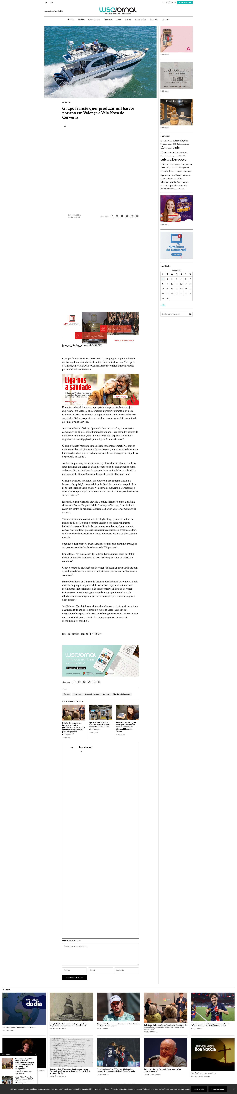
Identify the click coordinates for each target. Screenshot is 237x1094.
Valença (106, 694)
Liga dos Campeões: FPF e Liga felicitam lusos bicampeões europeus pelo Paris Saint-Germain (116, 1070)
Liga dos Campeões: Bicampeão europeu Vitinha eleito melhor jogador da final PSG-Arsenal (210, 1025)
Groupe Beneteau (92, 694)
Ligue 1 (163, 176)
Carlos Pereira (152, 1032)
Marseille (177, 179)
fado (176, 168)
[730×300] (100, 389)
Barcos (66, 694)
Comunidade (170, 147)
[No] (234, 1089)
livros (178, 175)
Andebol (171, 141)
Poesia (168, 186)
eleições (177, 164)
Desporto (179, 160)
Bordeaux (163, 144)
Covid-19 (181, 156)
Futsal (172, 172)
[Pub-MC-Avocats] (100, 327)
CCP (174, 144)
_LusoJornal (9, 1030)
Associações (181, 140)
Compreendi (199, 1089)
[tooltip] (167, 2)
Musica (164, 182)
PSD (182, 186)
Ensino (163, 168)
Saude (170, 189)
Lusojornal (76, 215)
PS (179, 186)
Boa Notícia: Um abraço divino (203, 1073)
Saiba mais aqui (218, 1089)
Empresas (66, 103)
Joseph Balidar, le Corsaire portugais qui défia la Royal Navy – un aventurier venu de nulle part (69, 1025)
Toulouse (176, 189)
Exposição (170, 168)
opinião (173, 182)
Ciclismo (180, 144)
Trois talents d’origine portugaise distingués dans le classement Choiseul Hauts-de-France (126, 727)
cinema (186, 144)
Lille (168, 176)
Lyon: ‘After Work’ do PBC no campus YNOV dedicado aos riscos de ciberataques (99, 726)
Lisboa (173, 175)
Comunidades (169, 152)
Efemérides (167, 164)
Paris (179, 182)
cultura (165, 160)
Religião (164, 189)
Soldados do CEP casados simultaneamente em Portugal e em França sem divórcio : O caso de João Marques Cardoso (70, 1071)
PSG (185, 186)
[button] (190, 314)
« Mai (162, 305)
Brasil (170, 144)
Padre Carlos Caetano (202, 1076)
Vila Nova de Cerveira (121, 694)
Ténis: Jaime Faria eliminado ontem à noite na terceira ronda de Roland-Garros (118, 1025)
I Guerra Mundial (183, 172)
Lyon (170, 179)
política (174, 186)
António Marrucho (59, 1028)
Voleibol (181, 189)
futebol (165, 171)
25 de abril (163, 141)
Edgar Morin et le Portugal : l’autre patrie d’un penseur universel (162, 1070)
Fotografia (183, 168)
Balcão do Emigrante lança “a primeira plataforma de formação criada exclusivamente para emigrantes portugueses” (73, 728)
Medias (182, 179)
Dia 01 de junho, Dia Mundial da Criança (18, 1028)
